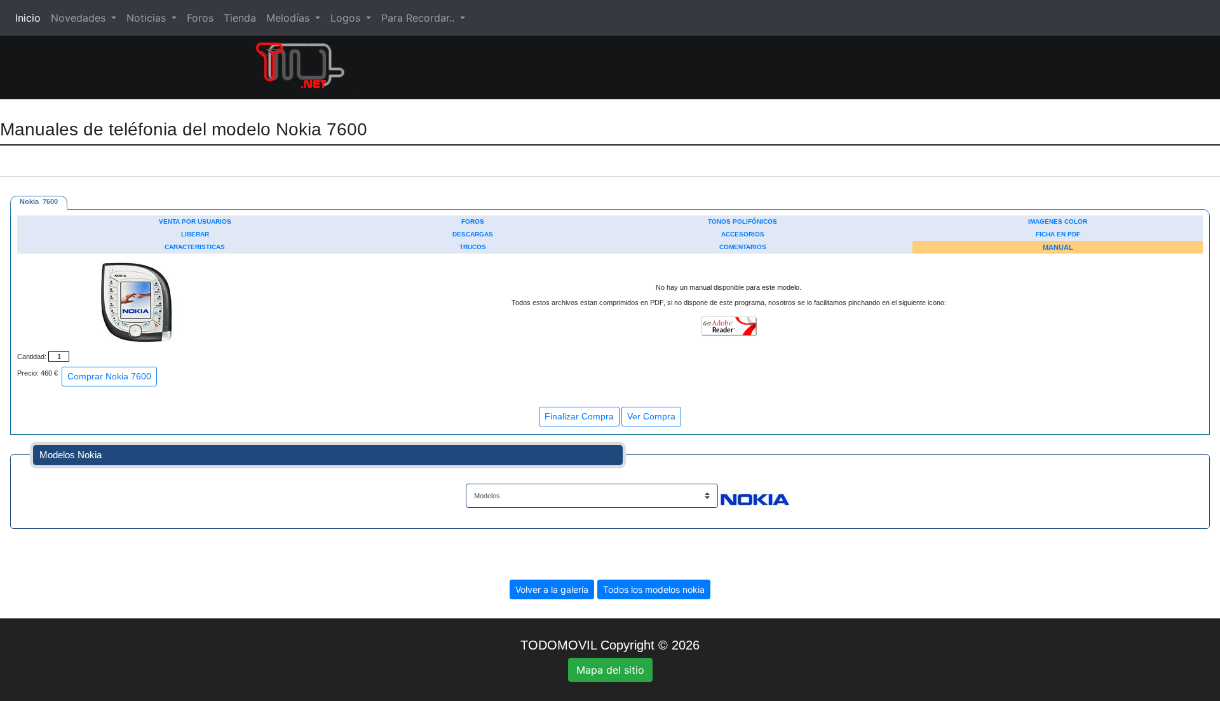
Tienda (240, 17)
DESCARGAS (472, 234)
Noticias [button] (147, 17)
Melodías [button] (289, 17)
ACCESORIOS (742, 234)
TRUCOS (472, 246)
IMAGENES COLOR (1057, 221)
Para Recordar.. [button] (419, 17)
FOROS (472, 221)
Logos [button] (346, 17)
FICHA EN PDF (1058, 234)
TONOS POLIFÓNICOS (742, 221)
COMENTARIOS (742, 246)
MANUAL (1058, 247)
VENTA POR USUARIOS (195, 221)
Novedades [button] (80, 17)
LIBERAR (195, 234)
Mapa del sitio (610, 670)
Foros (200, 17)
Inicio (30, 17)
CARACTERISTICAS (195, 246)
